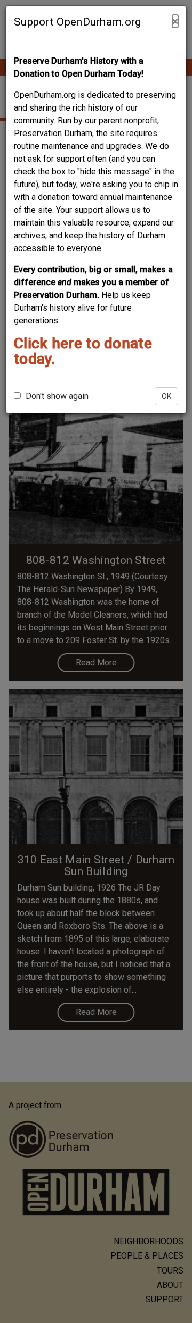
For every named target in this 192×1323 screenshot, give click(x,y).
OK (166, 396)
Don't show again (56, 396)
